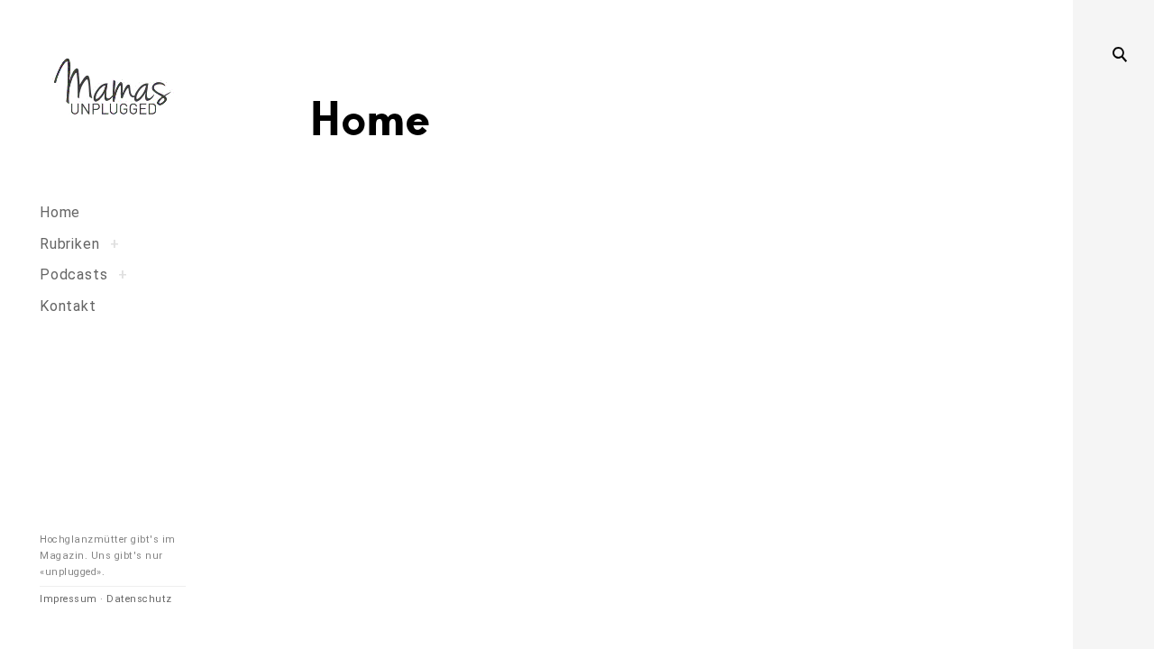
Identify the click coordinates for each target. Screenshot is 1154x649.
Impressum (68, 599)
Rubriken (69, 243)
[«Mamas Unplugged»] (113, 90)
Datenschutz (139, 599)
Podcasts (73, 274)
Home (60, 212)
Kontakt (68, 306)
